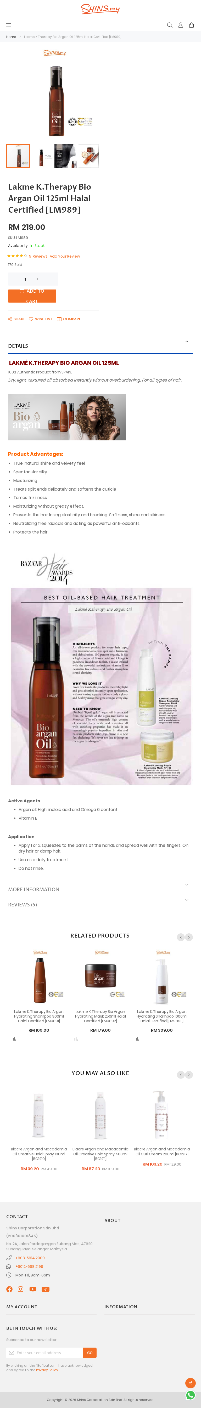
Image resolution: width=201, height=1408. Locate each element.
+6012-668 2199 (29, 1266)
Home (11, 37)
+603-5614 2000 (30, 1258)
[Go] (90, 1353)
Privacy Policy (47, 1370)
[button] (42, 156)
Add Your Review (65, 256)
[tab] (100, 347)
